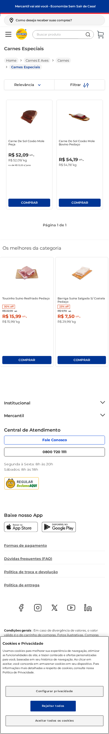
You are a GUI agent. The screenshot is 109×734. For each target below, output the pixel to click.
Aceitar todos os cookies (54, 720)
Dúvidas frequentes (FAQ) (28, 558)
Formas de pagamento (25, 545)
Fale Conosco (54, 439)
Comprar (29, 203)
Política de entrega (22, 585)
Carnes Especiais (25, 67)
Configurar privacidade (54, 691)
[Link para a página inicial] (11, 60)
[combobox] (63, 34)
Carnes (63, 60)
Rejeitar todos (53, 706)
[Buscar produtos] (88, 34)
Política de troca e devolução (31, 572)
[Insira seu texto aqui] (21, 527)
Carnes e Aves (37, 60)
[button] (40, 20)
